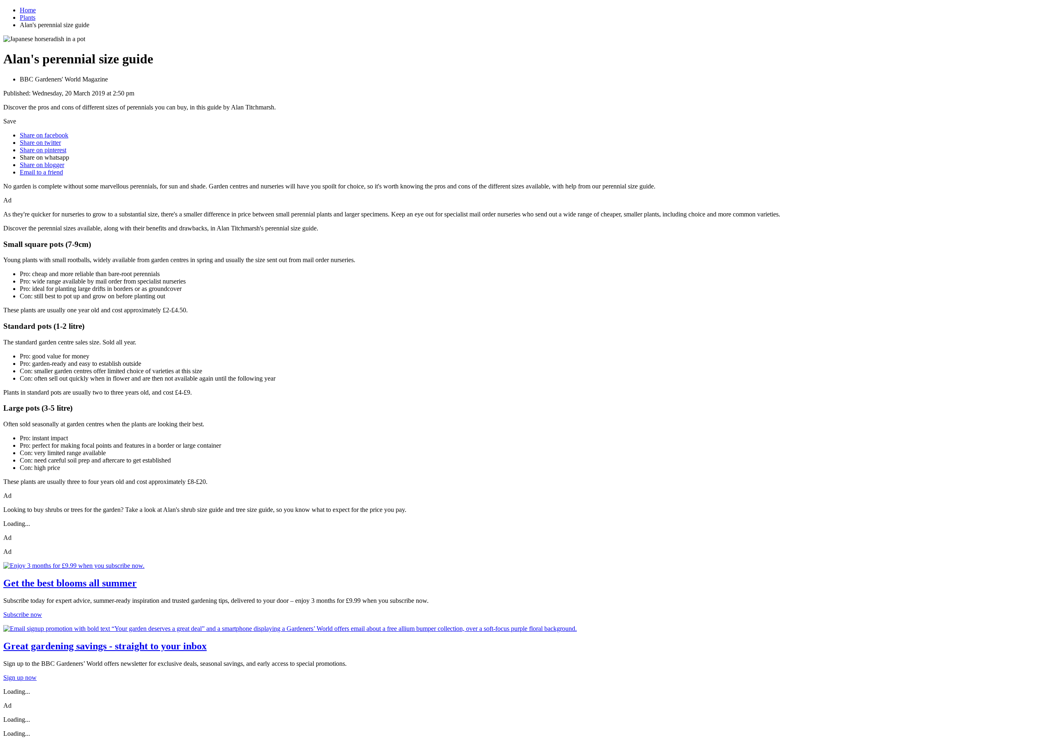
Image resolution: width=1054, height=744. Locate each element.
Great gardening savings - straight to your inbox (105, 646)
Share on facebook (44, 135)
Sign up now (20, 677)
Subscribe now (22, 614)
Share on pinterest (43, 149)
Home (28, 10)
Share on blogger (42, 164)
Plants (27, 17)
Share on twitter (40, 142)
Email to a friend (41, 172)
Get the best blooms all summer (70, 583)
